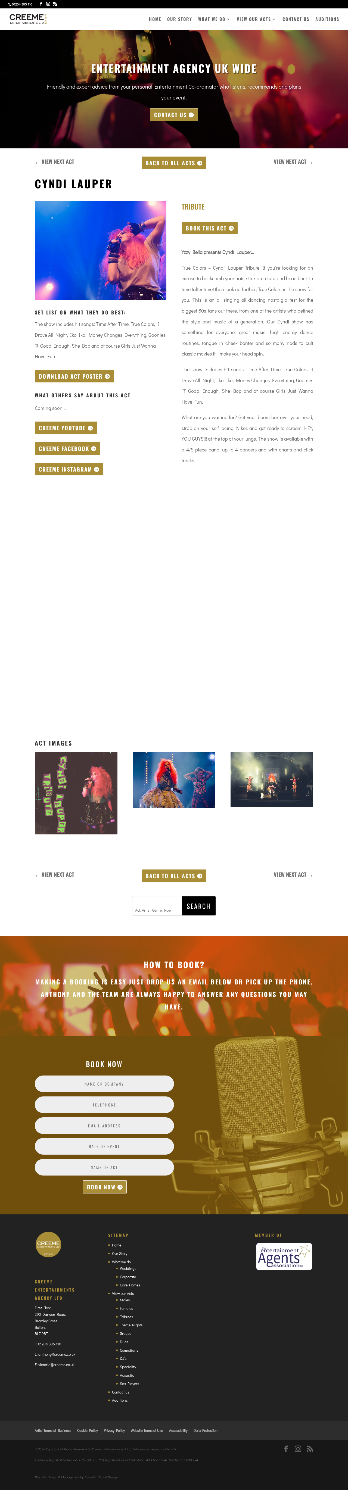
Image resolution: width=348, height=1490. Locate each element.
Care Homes (130, 1285)
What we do (211, 19)
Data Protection (205, 1430)
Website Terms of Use (147, 1430)
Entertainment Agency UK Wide (174, 68)
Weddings (128, 1268)
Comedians (129, 1350)
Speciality (128, 1366)
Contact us (295, 19)
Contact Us (170, 115)
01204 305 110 (49, 1343)
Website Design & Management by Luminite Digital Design (76, 1477)
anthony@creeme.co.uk (56, 1354)
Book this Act (206, 228)
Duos (124, 1341)
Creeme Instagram (65, 469)
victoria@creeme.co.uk (56, 1364)
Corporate (128, 1276)
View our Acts (254, 19)
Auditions (327, 19)
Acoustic (127, 1375)
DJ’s (123, 1358)
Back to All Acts (170, 163)
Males (125, 1299)
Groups (126, 1333)
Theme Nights (131, 1324)
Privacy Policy (114, 1430)
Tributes (126, 1316)
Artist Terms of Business (53, 1430)
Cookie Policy (87, 1430)
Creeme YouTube (62, 428)
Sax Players (129, 1383)
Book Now (101, 1187)
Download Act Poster (71, 376)
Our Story (179, 19)
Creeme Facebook (64, 448)
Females (126, 1308)
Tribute (193, 206)
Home (155, 19)
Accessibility (178, 1430)
